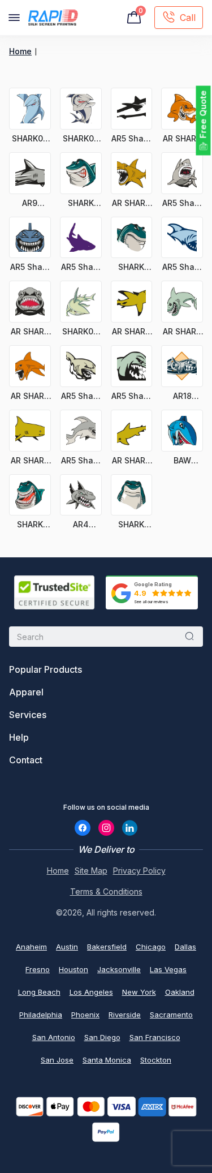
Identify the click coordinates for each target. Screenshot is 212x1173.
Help (19, 737)
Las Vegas (168, 969)
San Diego (102, 1037)
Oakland (179, 991)
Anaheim (31, 946)
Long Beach (39, 991)
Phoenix (85, 1014)
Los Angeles (91, 991)
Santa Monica (107, 1059)
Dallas (185, 946)
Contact (25, 760)
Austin (67, 946)
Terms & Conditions (106, 891)
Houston (73, 969)
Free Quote (203, 115)
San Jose (57, 1059)
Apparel (26, 692)
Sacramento (171, 1014)
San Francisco (154, 1037)
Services (27, 714)
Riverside (125, 1014)
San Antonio (53, 1037)
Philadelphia (40, 1014)
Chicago (151, 946)
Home (20, 51)
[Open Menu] (14, 17)
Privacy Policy (139, 870)
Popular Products (45, 669)
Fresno (37, 969)
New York (139, 991)
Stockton (155, 1059)
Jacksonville (119, 969)
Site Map (91, 870)
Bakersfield (107, 946)
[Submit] (189, 636)
